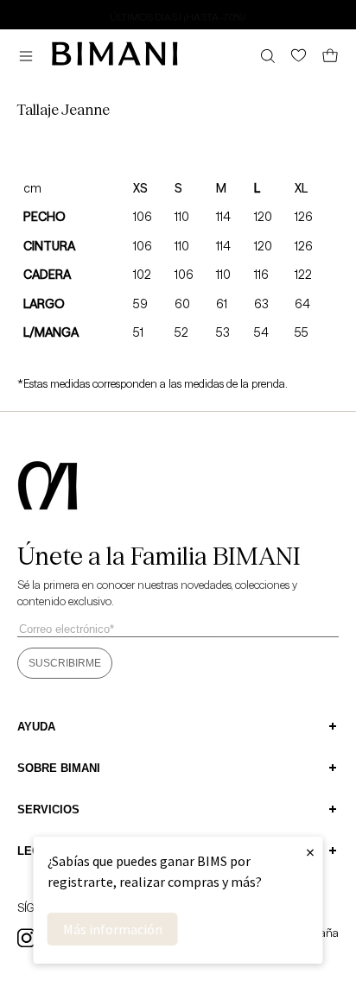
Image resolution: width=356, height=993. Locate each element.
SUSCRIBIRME (65, 663)
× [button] (310, 852)
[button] (30, 56)
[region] (178, 14)
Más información (112, 929)
